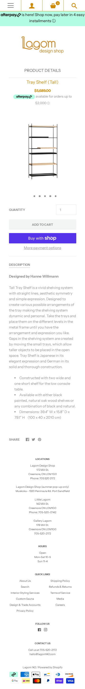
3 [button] (40, 196)
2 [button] (34, 196)
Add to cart (42, 224)
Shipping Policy (60, 580)
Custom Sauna (25, 598)
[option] (42, 150)
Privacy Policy (25, 610)
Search (25, 586)
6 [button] (56, 196)
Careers (60, 605)
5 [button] (50, 196)
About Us (25, 580)
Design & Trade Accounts (25, 605)
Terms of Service (60, 593)
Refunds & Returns (60, 586)
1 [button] (29, 196)
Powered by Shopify (50, 667)
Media (60, 598)
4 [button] (45, 196)
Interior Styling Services (25, 593)
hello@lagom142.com (42, 654)
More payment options (42, 248)
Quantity (17, 210)
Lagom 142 (29, 667)
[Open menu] (10, 5)
